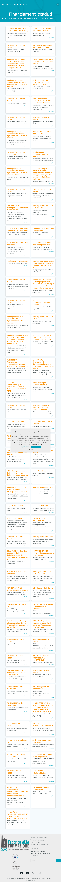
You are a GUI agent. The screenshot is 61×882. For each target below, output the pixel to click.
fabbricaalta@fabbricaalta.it (38, 851)
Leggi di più (30, 449)
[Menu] (57, 4)
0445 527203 (34, 849)
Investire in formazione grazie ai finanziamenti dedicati (22, 18)
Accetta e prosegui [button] (36, 446)
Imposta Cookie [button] (25, 446)
